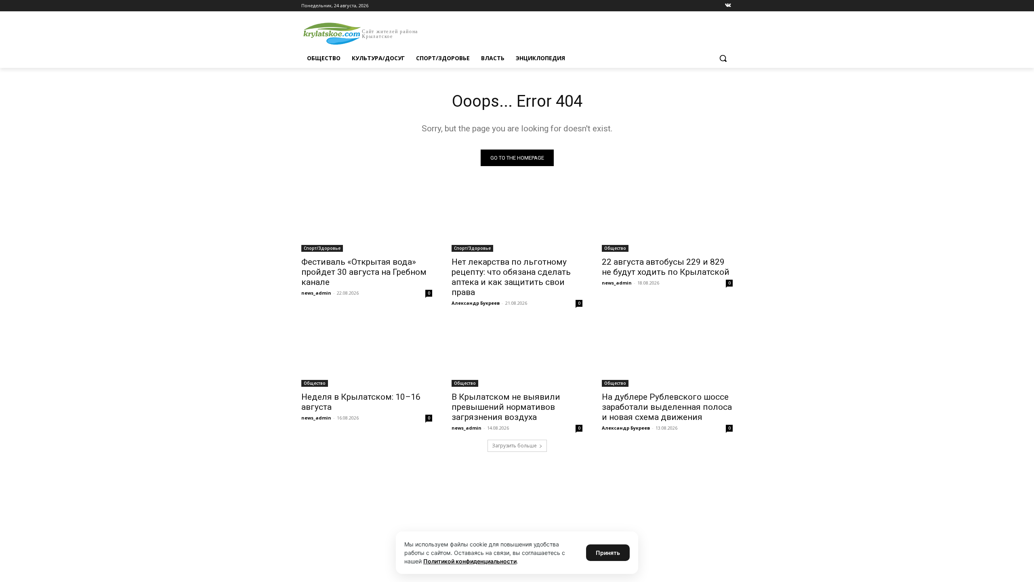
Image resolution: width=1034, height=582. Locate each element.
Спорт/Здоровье (322, 248)
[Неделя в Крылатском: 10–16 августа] (366, 354)
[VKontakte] (728, 6)
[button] (723, 58)
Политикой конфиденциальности (470, 561)
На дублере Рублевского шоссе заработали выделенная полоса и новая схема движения (667, 407)
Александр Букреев (476, 303)
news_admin (316, 293)
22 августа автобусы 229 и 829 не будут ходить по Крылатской (665, 267)
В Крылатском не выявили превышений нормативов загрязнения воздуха (506, 407)
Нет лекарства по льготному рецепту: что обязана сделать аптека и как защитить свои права (511, 277)
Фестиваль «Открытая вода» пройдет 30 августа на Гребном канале (364, 272)
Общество (615, 248)
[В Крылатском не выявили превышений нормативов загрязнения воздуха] (517, 354)
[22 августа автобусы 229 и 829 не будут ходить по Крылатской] (667, 219)
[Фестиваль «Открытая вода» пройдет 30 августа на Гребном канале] (366, 219)
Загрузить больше (514, 445)
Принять (608, 552)
